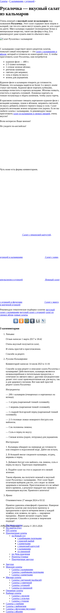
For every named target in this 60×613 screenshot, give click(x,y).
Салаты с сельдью (20, 598)
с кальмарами (24, 549)
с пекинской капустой (28, 546)
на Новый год (18, 535)
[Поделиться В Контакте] (15, 321)
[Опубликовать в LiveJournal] (43, 321)
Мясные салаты (13, 577)
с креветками (24, 543)
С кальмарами (16, 1)
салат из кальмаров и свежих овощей (31, 113)
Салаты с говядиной (22, 582)
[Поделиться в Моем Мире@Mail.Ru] (26, 321)
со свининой (23, 551)
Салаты (3, 1)
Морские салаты (14, 567)
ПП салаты (11, 530)
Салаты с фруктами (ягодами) (20, 609)
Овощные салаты (14, 590)
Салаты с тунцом (20, 601)
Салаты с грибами (15, 603)
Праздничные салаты (16, 533)
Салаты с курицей (21, 585)
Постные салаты (14, 525)
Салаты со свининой (22, 588)
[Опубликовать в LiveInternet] (38, 321)
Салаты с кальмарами (22, 569)
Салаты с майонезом (16, 606)
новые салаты (21, 315)
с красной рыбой (25, 541)
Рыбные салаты (13, 593)
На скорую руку (14, 528)
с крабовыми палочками (29, 538)
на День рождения (21, 554)
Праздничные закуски (23, 559)
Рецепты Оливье (20, 556)
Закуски (10, 564)
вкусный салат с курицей (32, 312)
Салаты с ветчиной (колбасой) (27, 580)
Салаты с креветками (22, 575)
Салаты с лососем (20, 595)
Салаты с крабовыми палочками (28, 572)
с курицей (29, 1)
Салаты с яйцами (14, 611)
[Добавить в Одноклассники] (21, 321)
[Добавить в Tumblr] (32, 321)
